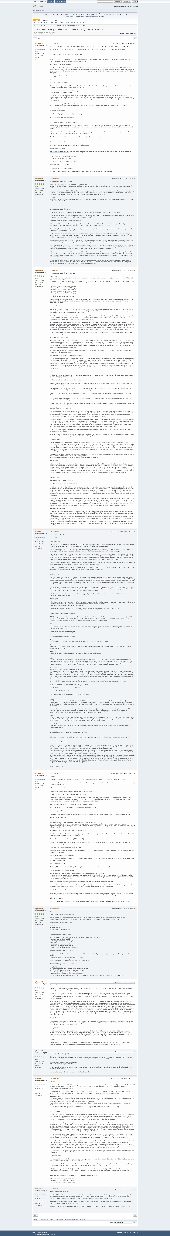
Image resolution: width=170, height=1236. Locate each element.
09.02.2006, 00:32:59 (54, 982)
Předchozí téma (124, 33)
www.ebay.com (59, 299)
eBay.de (87, 717)
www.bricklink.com (61, 212)
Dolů (35, 38)
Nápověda (119, 1232)
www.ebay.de (70, 299)
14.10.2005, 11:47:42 (54, 270)
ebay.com (68, 273)
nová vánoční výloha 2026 (114, 14)
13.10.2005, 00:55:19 (54, 43)
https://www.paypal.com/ (75, 669)
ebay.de (74, 273)
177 (46, 45)
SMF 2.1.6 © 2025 (36, 1232)
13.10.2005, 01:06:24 (54, 178)
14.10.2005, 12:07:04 (54, 531)
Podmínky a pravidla (127, 1232)
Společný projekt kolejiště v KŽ (85, 14)
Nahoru (36, 1215)
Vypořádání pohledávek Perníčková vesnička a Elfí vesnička (88, 16)
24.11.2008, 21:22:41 (54, 1051)
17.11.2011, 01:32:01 (54, 1188)
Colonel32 (39, 43)
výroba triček (69, 16)
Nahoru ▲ (135, 1232)
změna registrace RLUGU (55, 14)
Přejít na (111, 1222)
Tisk (135, 38)
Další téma (133, 33)
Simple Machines (43, 1232)
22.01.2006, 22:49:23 (54, 908)
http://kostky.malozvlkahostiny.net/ (59, 152)
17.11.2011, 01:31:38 (54, 1078)
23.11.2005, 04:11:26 (54, 773)
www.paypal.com (54, 712)
